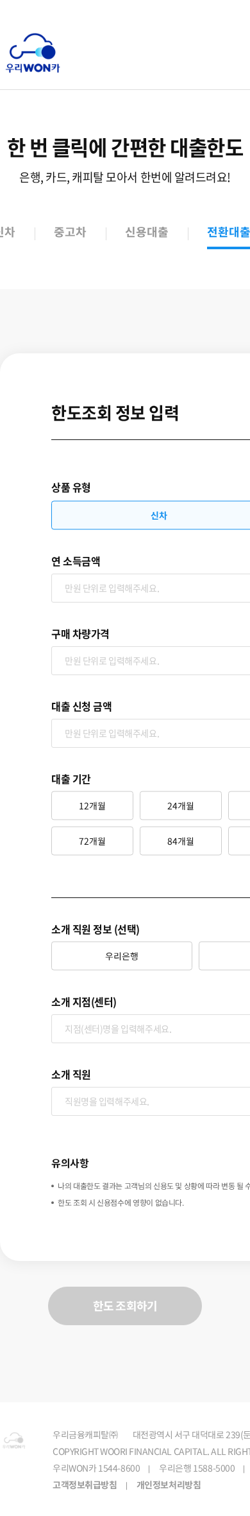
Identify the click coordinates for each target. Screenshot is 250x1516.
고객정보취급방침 (85, 1485)
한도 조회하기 (125, 1305)
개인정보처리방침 (169, 1485)
